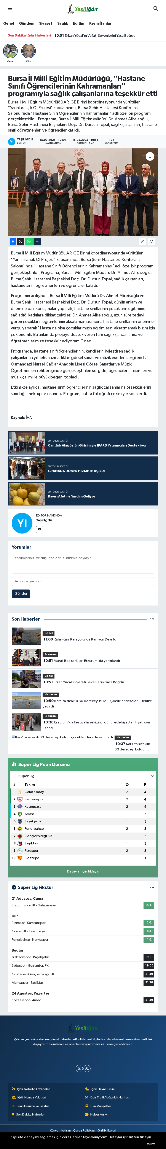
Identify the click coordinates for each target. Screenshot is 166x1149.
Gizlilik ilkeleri (106, 1130)
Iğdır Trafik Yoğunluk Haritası (109, 1097)
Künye (54, 1130)
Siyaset (45, 23)
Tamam (151, 1144)
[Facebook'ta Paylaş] (13, 241)
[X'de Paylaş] (20, 241)
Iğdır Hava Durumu (103, 1089)
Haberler (51, 694)
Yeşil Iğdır (44, 520)
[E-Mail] (39, 529)
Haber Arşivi (98, 1114)
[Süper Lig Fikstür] (152, 887)
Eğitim (78, 23)
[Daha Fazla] (37, 241)
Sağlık (62, 23)
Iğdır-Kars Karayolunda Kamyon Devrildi (80, 639)
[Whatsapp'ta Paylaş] (29, 241)
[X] (79, 1068)
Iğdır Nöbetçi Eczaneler (33, 1089)
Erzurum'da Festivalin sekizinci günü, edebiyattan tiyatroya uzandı (96, 725)
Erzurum (51, 654)
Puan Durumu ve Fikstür (33, 1106)
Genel (8, 23)
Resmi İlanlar (100, 23)
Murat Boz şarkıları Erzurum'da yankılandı (82, 661)
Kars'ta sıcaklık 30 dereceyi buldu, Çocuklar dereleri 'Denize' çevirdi (98, 704)
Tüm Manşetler (100, 1106)
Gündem (26, 23)
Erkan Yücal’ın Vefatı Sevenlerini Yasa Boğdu (95, 36)
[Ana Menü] (10, 9)
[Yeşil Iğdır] (22, 523)
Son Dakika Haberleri (30, 1114)
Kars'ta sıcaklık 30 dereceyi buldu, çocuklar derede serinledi (132, 747)
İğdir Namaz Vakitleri (32, 1097)
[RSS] (87, 1068)
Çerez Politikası (84, 1130)
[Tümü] (152, 619)
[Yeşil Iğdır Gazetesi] (83, 8)
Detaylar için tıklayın (83, 871)
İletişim (66, 1130)
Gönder (21, 594)
